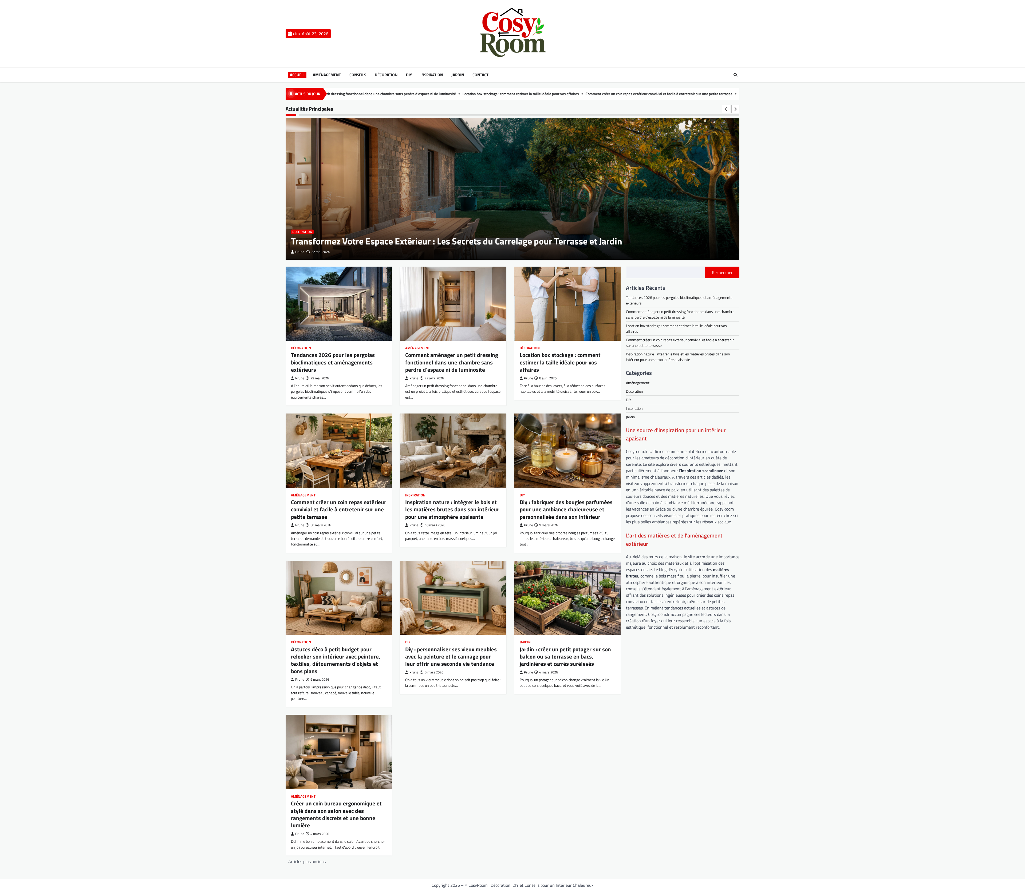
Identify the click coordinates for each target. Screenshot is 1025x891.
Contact (480, 75)
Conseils (357, 75)
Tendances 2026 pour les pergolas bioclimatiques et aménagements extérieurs (333, 362)
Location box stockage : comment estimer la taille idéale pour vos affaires (413, 94)
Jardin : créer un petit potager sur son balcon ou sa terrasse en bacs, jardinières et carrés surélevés (565, 656)
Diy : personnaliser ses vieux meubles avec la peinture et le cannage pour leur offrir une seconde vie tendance (451, 656)
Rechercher (722, 272)
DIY (409, 75)
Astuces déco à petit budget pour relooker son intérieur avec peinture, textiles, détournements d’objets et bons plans (335, 660)
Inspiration (431, 75)
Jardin (457, 75)
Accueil (297, 75)
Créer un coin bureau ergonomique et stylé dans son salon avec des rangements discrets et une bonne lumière (336, 814)
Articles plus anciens (307, 861)
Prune (299, 251)
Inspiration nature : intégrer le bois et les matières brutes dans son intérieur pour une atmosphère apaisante (717, 94)
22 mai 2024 (320, 251)
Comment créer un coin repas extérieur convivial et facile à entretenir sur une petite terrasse (551, 94)
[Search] (735, 75)
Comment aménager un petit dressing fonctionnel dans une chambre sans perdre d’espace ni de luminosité (451, 362)
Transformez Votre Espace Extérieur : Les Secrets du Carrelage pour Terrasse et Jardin (456, 241)
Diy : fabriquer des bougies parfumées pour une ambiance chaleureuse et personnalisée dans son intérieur (566, 509)
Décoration (386, 75)
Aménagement (327, 75)
